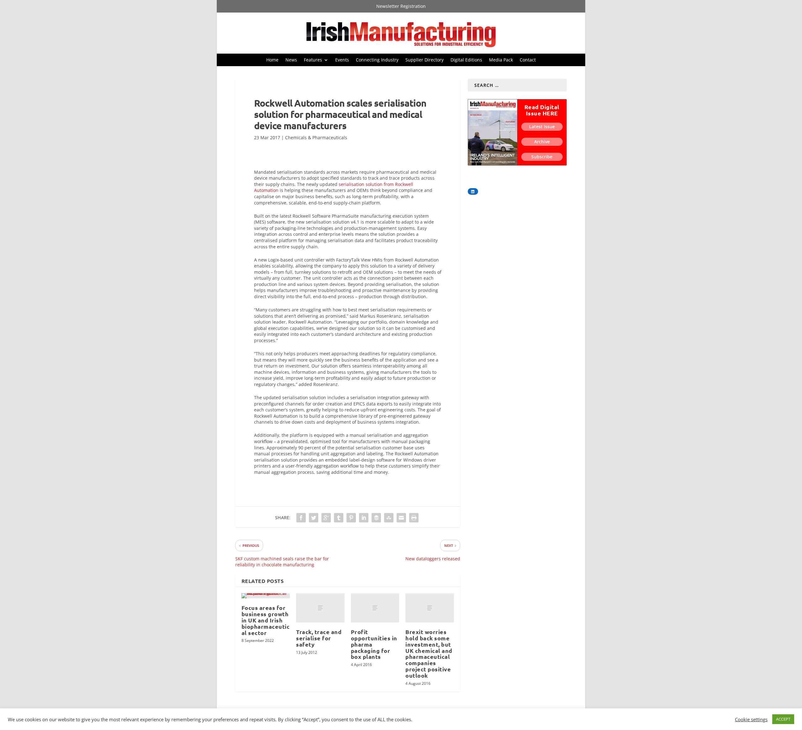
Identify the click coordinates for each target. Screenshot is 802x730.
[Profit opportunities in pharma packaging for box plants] (375, 607)
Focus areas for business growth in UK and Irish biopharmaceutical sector (266, 620)
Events (342, 60)
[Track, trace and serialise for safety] (320, 607)
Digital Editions (466, 60)
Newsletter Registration (401, 6)
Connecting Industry (377, 60)
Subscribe (541, 157)
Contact (528, 60)
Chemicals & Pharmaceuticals (316, 137)
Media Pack (501, 60)
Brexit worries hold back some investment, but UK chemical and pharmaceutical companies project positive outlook (428, 653)
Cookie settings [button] (751, 719)
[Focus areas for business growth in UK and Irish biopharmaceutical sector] (266, 595)
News (291, 60)
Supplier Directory (424, 60)
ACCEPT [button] (783, 719)
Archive (542, 142)
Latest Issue (542, 127)
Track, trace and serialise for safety (318, 638)
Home (272, 60)
